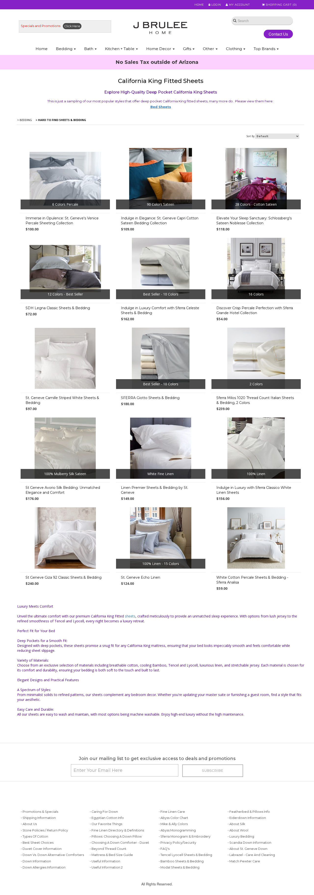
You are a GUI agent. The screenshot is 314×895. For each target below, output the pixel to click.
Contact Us (278, 34)
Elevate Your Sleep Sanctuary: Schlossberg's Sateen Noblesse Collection (254, 220)
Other (209, 48)
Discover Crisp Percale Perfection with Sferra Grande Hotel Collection (254, 310)
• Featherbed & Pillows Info (249, 812)
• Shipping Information (38, 818)
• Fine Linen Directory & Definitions (117, 830)
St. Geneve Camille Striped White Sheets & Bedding (62, 400)
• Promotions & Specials (39, 812)
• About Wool (238, 830)
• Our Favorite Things (106, 824)
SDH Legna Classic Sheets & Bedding (58, 308)
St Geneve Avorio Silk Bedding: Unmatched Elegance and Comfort (63, 490)
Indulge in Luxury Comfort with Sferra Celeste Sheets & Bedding (160, 310)
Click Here (72, 26)
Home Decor (159, 48)
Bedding (64, 48)
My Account (239, 4)
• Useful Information (105, 861)
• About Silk (236, 824)
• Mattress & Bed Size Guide (111, 855)
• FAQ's (164, 849)
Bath (89, 48)
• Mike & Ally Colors (173, 824)
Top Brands (265, 48)
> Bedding (24, 120)
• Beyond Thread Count (108, 849)
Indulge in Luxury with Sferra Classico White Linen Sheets (253, 490)
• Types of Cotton (34, 836)
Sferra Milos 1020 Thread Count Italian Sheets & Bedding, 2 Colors (255, 400)
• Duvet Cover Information (41, 849)
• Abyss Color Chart (173, 818)
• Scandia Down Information (249, 842)
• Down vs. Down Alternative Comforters (52, 855)
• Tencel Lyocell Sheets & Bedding (185, 855)
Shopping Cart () (281, 4)
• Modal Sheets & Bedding (179, 867)
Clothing (234, 48)
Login (215, 4)
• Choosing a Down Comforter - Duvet (119, 842)
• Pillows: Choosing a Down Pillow (116, 836)
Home (199, 4)
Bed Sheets (160, 107)
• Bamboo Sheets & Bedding (181, 861)
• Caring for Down (104, 812)
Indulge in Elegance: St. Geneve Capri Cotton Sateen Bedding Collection (159, 220)
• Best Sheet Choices (37, 842)
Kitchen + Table (120, 48)
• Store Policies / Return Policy (44, 830)
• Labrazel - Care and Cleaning (251, 855)
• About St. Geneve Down (247, 849)
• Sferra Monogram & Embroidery (184, 836)
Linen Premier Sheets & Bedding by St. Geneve (154, 490)
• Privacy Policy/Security (177, 842)
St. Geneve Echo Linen (140, 577)
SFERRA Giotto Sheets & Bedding (150, 398)
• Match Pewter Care (244, 861)
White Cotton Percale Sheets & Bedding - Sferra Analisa (252, 580)
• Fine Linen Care (172, 812)
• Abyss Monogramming (177, 830)
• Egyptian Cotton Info (107, 818)
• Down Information (36, 861)
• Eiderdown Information (247, 818)
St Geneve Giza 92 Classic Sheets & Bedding (64, 577)
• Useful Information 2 (106, 867)
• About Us (29, 824)
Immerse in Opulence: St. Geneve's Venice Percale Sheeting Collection (62, 220)
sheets (130, 616)
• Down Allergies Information (43, 867)
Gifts (187, 48)
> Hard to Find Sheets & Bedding (60, 120)
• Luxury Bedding (241, 836)
